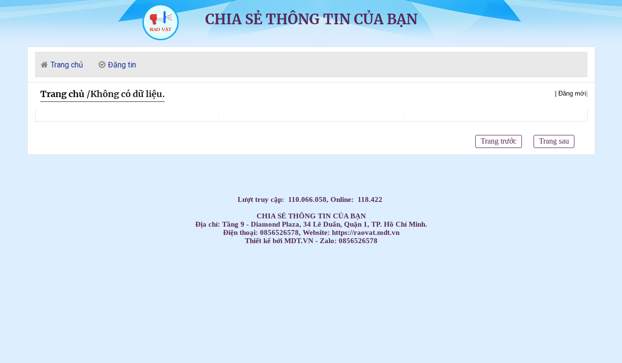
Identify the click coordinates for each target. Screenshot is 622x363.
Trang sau (554, 141)
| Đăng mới (570, 93)
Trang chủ (62, 93)
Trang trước (499, 141)
